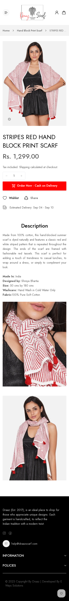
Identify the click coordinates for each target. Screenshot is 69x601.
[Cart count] (64, 12)
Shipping (24, 167)
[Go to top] (62, 583)
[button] (5, 83)
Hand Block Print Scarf (29, 30)
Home (6, 30)
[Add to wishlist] (5, 198)
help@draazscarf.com (24, 544)
